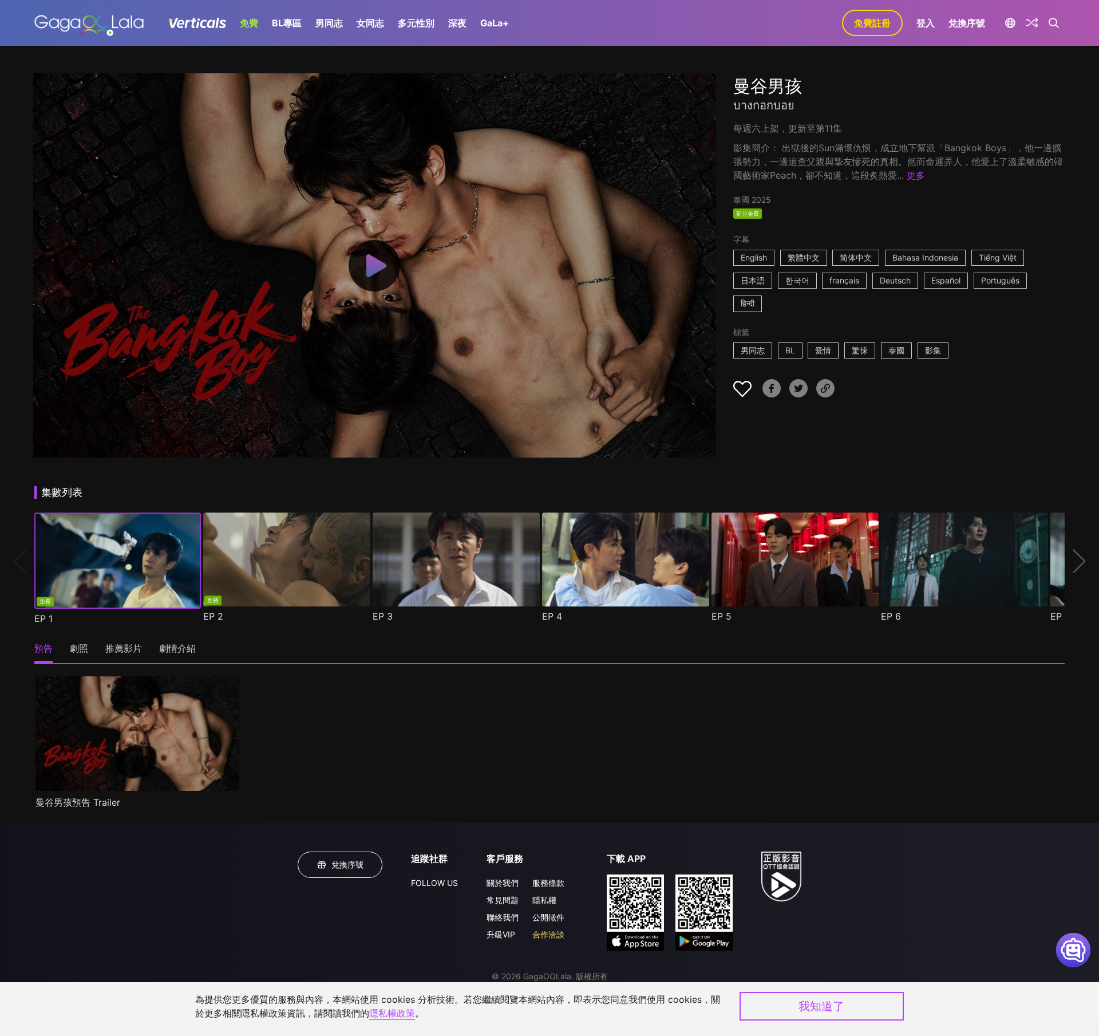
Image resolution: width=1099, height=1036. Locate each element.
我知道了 (821, 1006)
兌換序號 (966, 23)
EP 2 (213, 616)
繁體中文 (804, 257)
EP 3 (383, 616)
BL (790, 350)
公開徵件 (548, 917)
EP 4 (552, 616)
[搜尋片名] (1054, 23)
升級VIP (501, 934)
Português (1000, 280)
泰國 (896, 350)
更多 (916, 175)
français (844, 280)
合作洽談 (548, 934)
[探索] (1032, 23)
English (754, 257)
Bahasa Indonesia (925, 257)
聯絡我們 (503, 917)
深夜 (457, 23)
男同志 (329, 23)
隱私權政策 (392, 1013)
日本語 (753, 280)
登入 (925, 23)
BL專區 (287, 23)
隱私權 (544, 900)
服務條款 (548, 883)
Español (945, 280)
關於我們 (503, 883)
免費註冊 (872, 23)
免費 (249, 23)
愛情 (823, 350)
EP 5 (721, 616)
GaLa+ (494, 23)
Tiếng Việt (998, 257)
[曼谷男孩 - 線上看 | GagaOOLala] (89, 23)
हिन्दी (747, 303)
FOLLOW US (434, 883)
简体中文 (856, 257)
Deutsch (895, 280)
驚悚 (860, 350)
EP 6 (891, 616)
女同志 (370, 23)
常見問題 (503, 900)
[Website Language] (1010, 23)
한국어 (797, 280)
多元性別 (416, 23)
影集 (933, 350)
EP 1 (43, 618)
